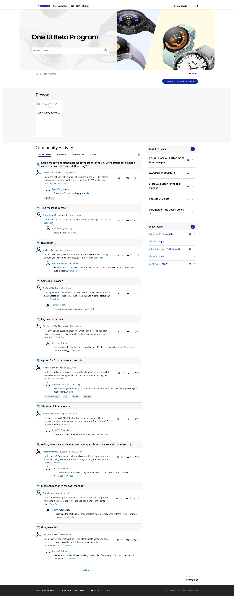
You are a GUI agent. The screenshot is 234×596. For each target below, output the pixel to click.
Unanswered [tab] (79, 155)
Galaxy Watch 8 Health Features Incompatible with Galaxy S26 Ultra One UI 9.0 (87, 444)
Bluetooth (47, 242)
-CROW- (56, 468)
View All (172, 149)
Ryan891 (56, 430)
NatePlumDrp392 (51, 451)
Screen (75, 396)
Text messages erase (53, 208)
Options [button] (193, 73)
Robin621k (57, 228)
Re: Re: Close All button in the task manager (166, 160)
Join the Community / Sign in (180, 81)
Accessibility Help (45, 590)
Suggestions (70, 172)
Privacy (95, 590)
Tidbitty (55, 305)
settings (87, 396)
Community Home (60, 6)
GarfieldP (47, 288)
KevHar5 (56, 343)
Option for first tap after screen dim (62, 360)
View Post (62, 183)
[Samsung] (43, 6)
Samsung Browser (52, 281)
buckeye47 (48, 250)
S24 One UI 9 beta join (54, 406)
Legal (109, 590)
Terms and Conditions (72, 590)
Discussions (75, 326)
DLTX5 (46, 534)
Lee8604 (47, 172)
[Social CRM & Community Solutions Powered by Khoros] (192, 579)
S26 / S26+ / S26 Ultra (80, 6)
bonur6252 (48, 413)
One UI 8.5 (50, 198)
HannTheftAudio (60, 263)
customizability (52, 396)
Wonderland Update (161, 173)
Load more (87, 570)
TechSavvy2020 (50, 326)
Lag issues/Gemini (52, 319)
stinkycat (47, 367)
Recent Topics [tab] (44, 155)
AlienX (46, 493)
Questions (67, 250)
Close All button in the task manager (62, 486)
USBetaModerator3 (61, 384)
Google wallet (49, 527)
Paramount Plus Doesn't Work (166, 209)
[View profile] (38, 172)
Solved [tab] (93, 155)
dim (65, 396)
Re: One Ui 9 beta (159, 198)
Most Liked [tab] (62, 155)
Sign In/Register (181, 6)
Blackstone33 (49, 215)
